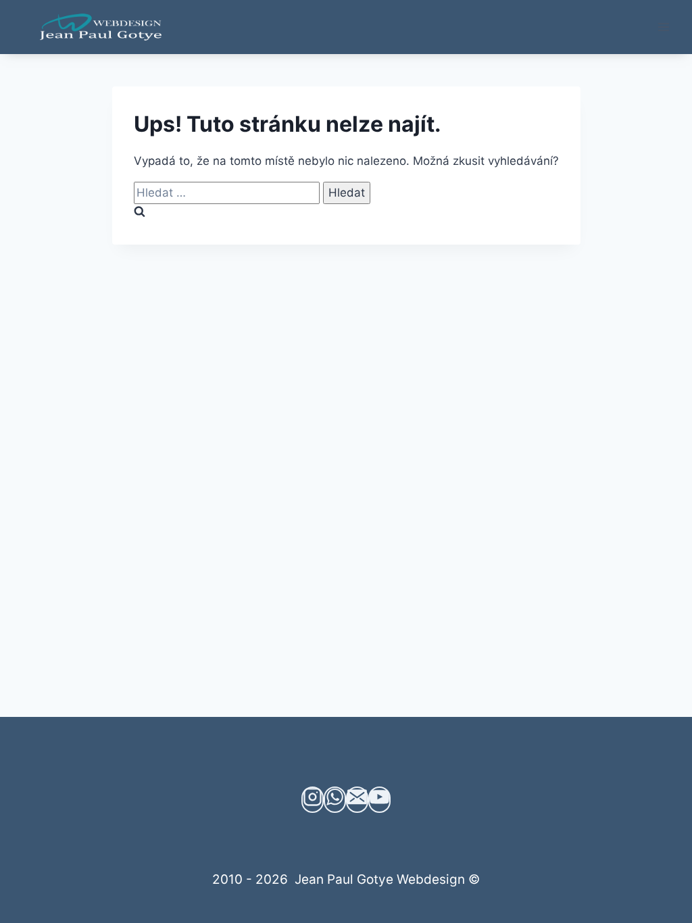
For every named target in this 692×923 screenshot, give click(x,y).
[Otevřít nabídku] (663, 26)
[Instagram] (312, 800)
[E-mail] (357, 800)
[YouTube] (379, 800)
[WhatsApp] (335, 800)
